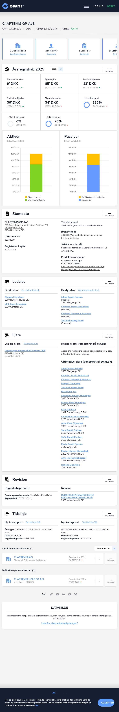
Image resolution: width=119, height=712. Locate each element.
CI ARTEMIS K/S (23, 557)
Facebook (69, 594)
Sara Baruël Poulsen (71, 430)
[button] (86, 6)
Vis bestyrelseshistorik (88, 290)
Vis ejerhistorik (31, 343)
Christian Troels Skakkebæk (75, 306)
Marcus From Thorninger (73, 402)
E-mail (57, 594)
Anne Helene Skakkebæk (73, 457)
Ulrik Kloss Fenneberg (15, 304)
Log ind (98, 6)
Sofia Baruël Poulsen (71, 437)
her (37, 705)
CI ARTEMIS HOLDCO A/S (29, 579)
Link (51, 594)
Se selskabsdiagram (18, 54)
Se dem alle (51, 54)
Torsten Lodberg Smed (72, 320)
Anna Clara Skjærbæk (72, 423)
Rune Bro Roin (68, 409)
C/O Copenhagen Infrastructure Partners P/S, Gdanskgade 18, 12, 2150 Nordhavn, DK (83, 268)
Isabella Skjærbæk (70, 464)
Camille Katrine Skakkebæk (75, 416)
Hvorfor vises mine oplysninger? (59, 623)
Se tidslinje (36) (33, 522)
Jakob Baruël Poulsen (72, 297)
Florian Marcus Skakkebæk (74, 451)
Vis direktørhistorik (30, 290)
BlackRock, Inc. (69, 391)
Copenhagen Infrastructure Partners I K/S (25, 350)
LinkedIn (63, 594)
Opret (111, 6)
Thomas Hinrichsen (14, 297)
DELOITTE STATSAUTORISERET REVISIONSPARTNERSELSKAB (77, 496)
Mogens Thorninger (70, 383)
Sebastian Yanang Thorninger (76, 395)
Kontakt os (72, 354)
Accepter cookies (107, 702)
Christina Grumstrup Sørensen (76, 313)
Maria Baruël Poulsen (72, 444)
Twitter (75, 594)
